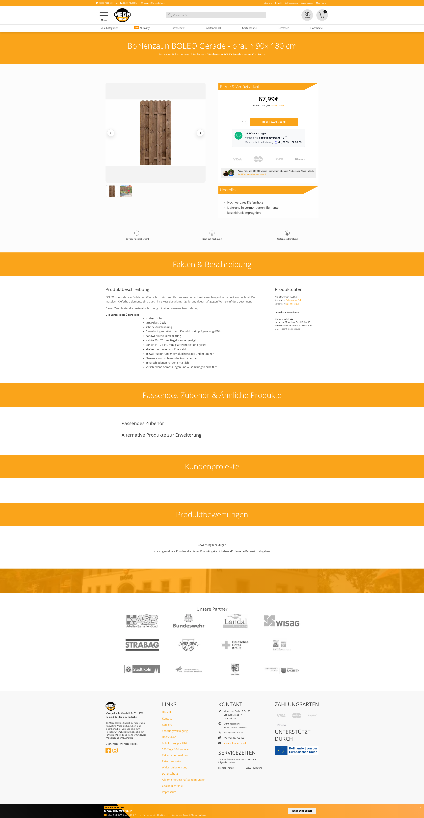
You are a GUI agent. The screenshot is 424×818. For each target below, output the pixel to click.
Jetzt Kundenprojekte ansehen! (252, 174)
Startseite (164, 54)
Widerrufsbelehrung (174, 767)
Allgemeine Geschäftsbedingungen (183, 780)
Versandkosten (277, 105)
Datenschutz (170, 773)
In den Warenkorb (274, 122)
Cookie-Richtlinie (172, 786)
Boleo (300, 300)
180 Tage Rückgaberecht (177, 749)
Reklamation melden (175, 755)
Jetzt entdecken (302, 811)
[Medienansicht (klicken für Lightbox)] (156, 133)
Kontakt (167, 718)
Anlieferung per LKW (174, 743)
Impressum (169, 792)
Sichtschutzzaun (181, 54)
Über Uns (168, 712)
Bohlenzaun (199, 54)
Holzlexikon (169, 737)
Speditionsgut (292, 303)
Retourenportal (171, 761)
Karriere (167, 725)
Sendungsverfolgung (175, 731)
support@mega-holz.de (154, 3)
